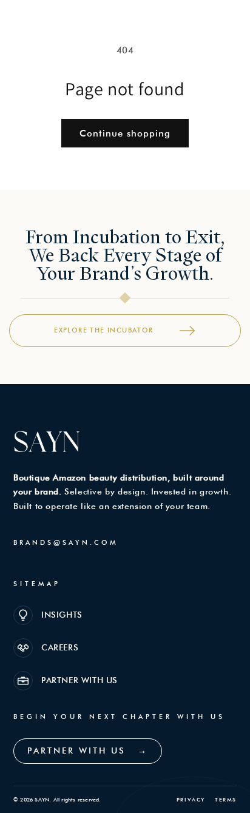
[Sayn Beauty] (42, 21)
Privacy (191, 799)
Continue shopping (125, 133)
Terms (226, 799)
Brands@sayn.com (65, 542)
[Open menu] (225, 20)
